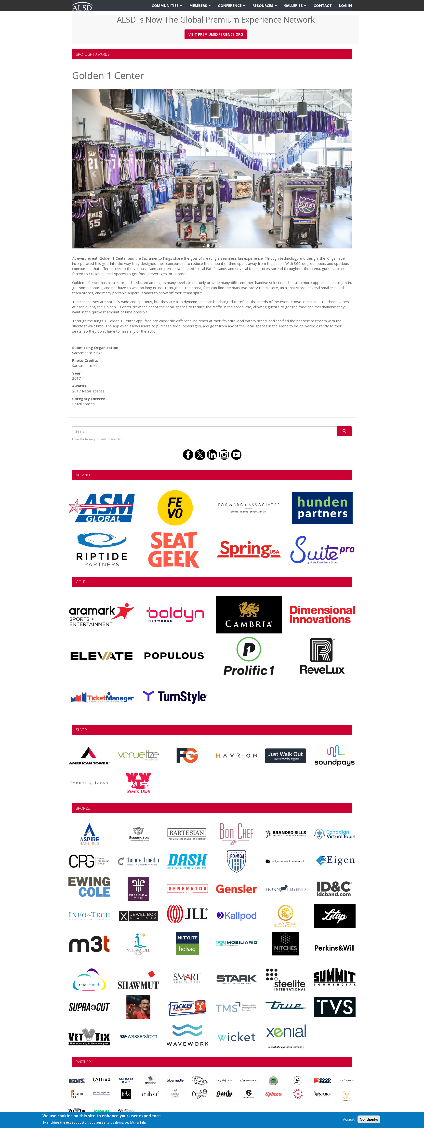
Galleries (294, 5)
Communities (166, 5)
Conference (230, 5)
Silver (81, 729)
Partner (83, 1061)
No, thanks (369, 1119)
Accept (349, 1119)
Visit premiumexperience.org (215, 34)
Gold (81, 581)
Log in (345, 5)
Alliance (83, 474)
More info (138, 1122)
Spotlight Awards (93, 54)
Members (198, 5)
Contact (323, 5)
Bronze (83, 808)
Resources (263, 5)
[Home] (84, 6)
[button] (93, 172)
